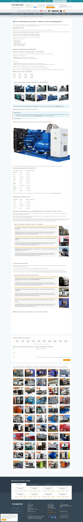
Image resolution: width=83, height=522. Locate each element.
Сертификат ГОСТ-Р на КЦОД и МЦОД (35, 518)
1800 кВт (67, 490)
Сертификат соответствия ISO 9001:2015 (35, 517)
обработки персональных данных (65, 357)
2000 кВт (31, 75)
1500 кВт (25, 77)
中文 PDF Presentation (32, 511)
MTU (14, 190)
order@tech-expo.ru (29, 69)
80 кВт (21, 490)
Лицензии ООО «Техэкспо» (52, 512)
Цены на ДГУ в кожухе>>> (28, 217)
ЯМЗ (14, 181)
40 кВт (16, 490)
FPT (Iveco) (15, 172)
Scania (14, 179)
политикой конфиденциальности (6, 518)
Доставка (28, 1)
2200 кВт (62, 496)
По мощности (18, 484)
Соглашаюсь (4, 519)
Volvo (14, 174)
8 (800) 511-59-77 (50, 5)
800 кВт (20, 77)
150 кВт (16, 496)
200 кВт (14, 75)
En (71, 1)
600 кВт (30, 496)
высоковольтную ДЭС (37, 115)
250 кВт (25, 496)
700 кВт (35, 496)
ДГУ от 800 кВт (30, 508)
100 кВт (25, 490)
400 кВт (35, 490)
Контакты (34, 1)
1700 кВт (62, 490)
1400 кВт (48, 496)
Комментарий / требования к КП (41, 348)
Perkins (14, 185)
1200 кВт (25, 75)
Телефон (14, 352)
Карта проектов (30, 504)
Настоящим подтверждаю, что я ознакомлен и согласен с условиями (54, 357)
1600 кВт (58, 490)
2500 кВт (31, 77)
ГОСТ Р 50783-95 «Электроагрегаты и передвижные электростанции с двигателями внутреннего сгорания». (50, 271)
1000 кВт (44, 490)
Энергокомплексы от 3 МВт (32, 509)
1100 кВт (48, 490)
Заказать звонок (50, 7)
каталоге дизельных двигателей (55, 193)
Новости (40, 1)
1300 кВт (44, 496)
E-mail (14, 356)
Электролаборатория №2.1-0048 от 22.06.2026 (36, 516)
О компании (13, 1)
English (29, 510)
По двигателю (49, 484)
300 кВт (14, 77)
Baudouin (14, 183)
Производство (30, 505)
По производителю (34, 484)
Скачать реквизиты (51, 510)
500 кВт (20, 75)
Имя (13, 348)
